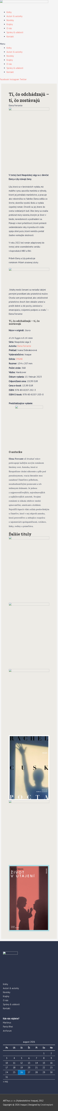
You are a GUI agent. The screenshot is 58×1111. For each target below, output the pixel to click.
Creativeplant (46, 1104)
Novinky (10, 20)
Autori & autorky (14, 16)
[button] (29, 44)
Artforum (7, 1030)
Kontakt (10, 36)
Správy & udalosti (15, 32)
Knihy (9, 12)
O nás (9, 28)
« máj (5, 1081)
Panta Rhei (8, 1026)
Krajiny (10, 24)
